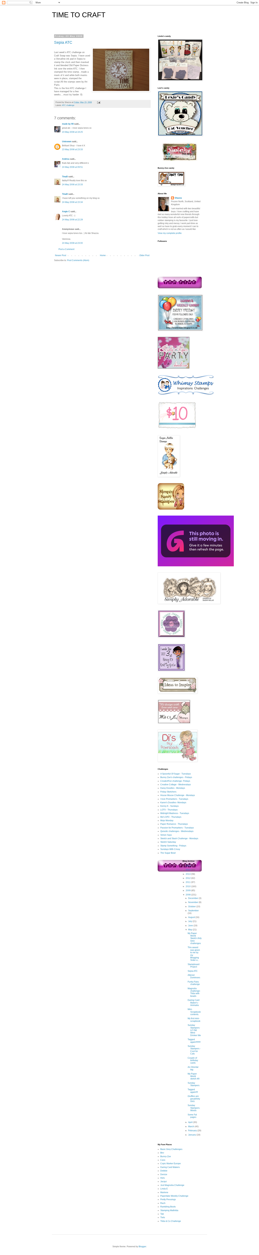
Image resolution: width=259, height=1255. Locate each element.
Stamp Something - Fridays (173, 845)
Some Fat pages (192, 1115)
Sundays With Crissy (170, 849)
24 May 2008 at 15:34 (72, 202)
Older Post (144, 255)
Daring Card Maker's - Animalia (193, 1002)
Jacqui (163, 1181)
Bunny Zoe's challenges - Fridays (176, 777)
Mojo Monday (166, 820)
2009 (188, 890)
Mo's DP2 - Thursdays (170, 817)
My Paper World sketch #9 (193, 1076)
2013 (188, 874)
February (192, 1130)
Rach (162, 1203)
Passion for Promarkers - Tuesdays (177, 828)
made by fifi (68, 124)
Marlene (164, 1192)
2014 (188, 870)
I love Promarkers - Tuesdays (174, 799)
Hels (162, 1178)
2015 (188, 866)
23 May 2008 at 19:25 (72, 132)
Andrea (65, 159)
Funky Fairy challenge (194, 983)
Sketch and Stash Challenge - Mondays (179, 838)
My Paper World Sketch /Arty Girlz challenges (195, 938)
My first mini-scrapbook (194, 1019)
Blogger (142, 1246)
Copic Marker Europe (170, 1163)
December (193, 898)
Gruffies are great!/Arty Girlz (194, 1099)
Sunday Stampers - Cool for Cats (194, 1050)
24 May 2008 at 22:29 (72, 219)
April (190, 1122)
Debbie (163, 1171)
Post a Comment (66, 249)
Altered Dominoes (194, 976)
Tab (162, 1214)
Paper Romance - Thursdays (174, 824)
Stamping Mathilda (169, 1210)
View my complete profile (170, 233)
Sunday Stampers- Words (194, 1108)
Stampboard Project (193, 965)
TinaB (65, 176)
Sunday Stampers (193, 1084)
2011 (188, 882)
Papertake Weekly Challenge (174, 1196)
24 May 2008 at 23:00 (72, 243)
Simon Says (166, 835)
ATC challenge (68, 105)
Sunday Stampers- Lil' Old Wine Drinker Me (194, 1030)
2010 (188, 886)
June (190, 925)
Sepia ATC (63, 42)
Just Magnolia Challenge (172, 1185)
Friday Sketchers (168, 792)
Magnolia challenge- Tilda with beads (194, 992)
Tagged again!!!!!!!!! (194, 1040)
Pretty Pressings (168, 1199)
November (193, 902)
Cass (162, 1160)
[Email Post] (98, 102)
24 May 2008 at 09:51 (72, 167)
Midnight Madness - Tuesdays (174, 813)
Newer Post (60, 255)
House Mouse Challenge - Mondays (177, 795)
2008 (188, 894)
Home (103, 255)
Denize (163, 1174)
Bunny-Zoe (165, 1156)
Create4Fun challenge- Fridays (175, 781)
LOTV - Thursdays (169, 810)
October (192, 906)
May (190, 929)
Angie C (66, 211)
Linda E (164, 1188)
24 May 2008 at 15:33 (72, 184)
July (190, 921)
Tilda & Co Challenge (170, 1221)
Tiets (162, 1217)
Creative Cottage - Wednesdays (175, 784)
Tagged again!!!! (193, 1090)
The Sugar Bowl (168, 853)
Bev (162, 1153)
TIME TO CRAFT (78, 15)
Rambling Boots (168, 1206)
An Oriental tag (193, 1068)
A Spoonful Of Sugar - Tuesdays (175, 774)
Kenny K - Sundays (169, 806)
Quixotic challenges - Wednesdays (176, 831)
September (193, 910)
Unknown (66, 141)
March (191, 1126)
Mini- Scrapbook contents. (194, 1012)
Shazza (178, 198)
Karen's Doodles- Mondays (173, 802)
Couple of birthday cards (193, 1060)
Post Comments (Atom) (78, 260)
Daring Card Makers (170, 1167)
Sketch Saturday (168, 842)
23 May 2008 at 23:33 (72, 149)
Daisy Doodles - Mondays (172, 788)
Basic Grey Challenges (171, 1149)
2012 (188, 878)
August (191, 917)
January (192, 1135)
